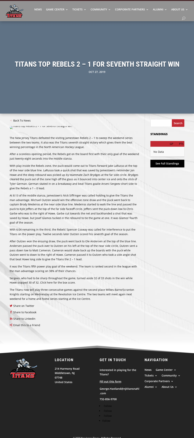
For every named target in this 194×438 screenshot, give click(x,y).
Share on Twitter (23, 306)
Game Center (55, 9)
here (50, 282)
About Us (177, 9)
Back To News (22, 120)
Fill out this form (110, 381)
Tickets (77, 9)
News (38, 9)
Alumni (158, 9)
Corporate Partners (130, 9)
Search (178, 123)
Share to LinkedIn (24, 318)
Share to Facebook (24, 312)
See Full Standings (167, 163)
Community (99, 9)
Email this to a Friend (26, 325)
